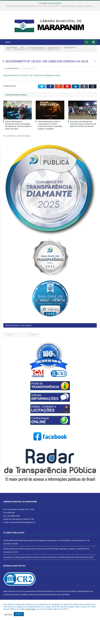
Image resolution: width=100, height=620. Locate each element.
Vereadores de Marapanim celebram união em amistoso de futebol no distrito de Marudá (83, 123)
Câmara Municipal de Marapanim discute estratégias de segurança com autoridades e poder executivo (18, 125)
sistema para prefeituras (35, 591)
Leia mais (31, 609)
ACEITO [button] (18, 614)
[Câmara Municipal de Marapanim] (50, 25)
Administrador (12, 68)
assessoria (64, 591)
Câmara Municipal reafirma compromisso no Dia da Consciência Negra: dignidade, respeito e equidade (49, 6)
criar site (19, 591)
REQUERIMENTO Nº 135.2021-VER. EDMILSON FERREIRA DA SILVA (31, 75)
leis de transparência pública (44, 594)
